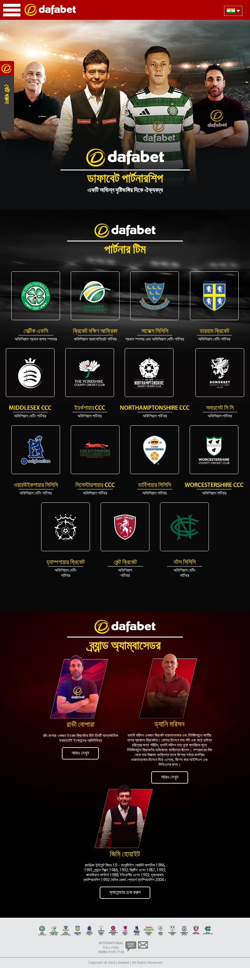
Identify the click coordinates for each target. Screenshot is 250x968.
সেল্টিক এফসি (35, 331)
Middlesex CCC (30, 408)
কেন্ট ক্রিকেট (125, 562)
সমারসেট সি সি (220, 408)
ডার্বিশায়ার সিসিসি (154, 485)
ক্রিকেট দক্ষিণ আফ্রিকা (95, 331)
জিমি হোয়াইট (125, 854)
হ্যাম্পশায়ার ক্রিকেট (65, 562)
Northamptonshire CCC (155, 408)
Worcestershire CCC (214, 485)
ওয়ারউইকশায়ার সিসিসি (36, 485)
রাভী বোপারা (80, 725)
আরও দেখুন (80, 753)
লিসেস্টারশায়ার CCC (95, 485)
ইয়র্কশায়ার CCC (89, 408)
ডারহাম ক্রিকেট (214, 331)
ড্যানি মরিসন (169, 724)
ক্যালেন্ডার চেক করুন (125, 892)
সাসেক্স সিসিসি (154, 331)
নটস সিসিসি (184, 562)
